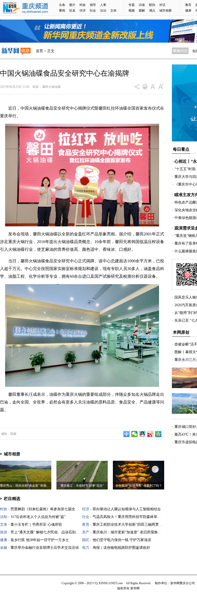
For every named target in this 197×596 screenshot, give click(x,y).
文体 (113, 10)
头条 (62, 5)
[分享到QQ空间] (158, 434)
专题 (132, 5)
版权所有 (123, 588)
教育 (188, 5)
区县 (72, 10)
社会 (93, 10)
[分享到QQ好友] (142, 434)
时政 (83, 5)
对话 (162, 5)
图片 (72, 5)
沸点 (152, 10)
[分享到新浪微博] (150, 434)
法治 (103, 10)
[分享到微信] (134, 434)
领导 (93, 5)
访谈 (142, 5)
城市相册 (165, 10)
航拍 (152, 5)
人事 (103, 5)
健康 (188, 10)
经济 (83, 10)
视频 (132, 10)
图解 (142, 10)
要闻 (62, 10)
